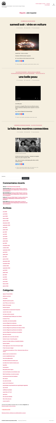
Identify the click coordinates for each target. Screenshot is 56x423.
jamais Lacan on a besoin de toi (9, 353)
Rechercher (3, 176)
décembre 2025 (6, 223)
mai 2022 (5, 277)
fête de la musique (7, 334)
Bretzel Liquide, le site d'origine (9, 406)
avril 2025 (5, 236)
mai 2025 (5, 234)
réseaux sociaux (19, 168)
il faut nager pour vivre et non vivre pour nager (13, 345)
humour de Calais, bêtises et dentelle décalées (13, 341)
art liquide (5, 298)
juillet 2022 (5, 272)
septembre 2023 (6, 250)
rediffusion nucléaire (7, 389)
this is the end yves (7, 398)
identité (18, 117)
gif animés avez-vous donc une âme (28, 21)
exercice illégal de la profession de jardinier (12, 332)
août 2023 (5, 252)
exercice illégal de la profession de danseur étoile (14, 327)
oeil (37, 167)
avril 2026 (5, 214)
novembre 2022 (6, 263)
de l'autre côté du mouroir (21, 72)
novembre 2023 (6, 245)
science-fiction (32, 117)
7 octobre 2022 (27, 80)
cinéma (18, 64)
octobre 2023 (6, 247)
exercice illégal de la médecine (34, 72)
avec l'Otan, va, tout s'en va (8, 302)
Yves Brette (21, 27)
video (36, 117)
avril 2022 (5, 279)
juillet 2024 (5, 241)
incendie (20, 64)
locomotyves (6, 367)
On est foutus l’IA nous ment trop (13, 186)
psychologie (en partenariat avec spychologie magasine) (23, 73)
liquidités (5, 365)
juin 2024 (5, 243)
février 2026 (5, 218)
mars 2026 (5, 216)
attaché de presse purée (8, 300)
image (28, 167)
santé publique (27, 117)
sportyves (5, 394)
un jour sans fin (6, 401)
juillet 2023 (5, 254)
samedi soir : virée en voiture (28, 24)
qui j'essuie (5, 387)
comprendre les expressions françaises (22, 125)
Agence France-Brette (8, 293)
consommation (21, 167)
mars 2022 (5, 281)
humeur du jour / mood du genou (10, 339)
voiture (38, 64)
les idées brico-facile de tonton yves (11, 362)
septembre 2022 (6, 268)
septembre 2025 (6, 225)
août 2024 (5, 238)
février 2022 (5, 283)
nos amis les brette (7, 380)
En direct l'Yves (6, 318)
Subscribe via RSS (6, 409)
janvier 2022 (5, 286)
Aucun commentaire (36, 27)
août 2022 (5, 270)
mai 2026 (5, 211)
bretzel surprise (6, 307)
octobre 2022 (6, 265)
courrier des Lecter (7, 311)
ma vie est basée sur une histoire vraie (11, 371)
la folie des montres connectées (28, 128)
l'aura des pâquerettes (8, 358)
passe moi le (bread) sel (8, 383)
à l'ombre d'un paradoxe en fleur (11, 420)
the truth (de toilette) (40, 73)
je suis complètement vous (9, 356)
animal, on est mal (7, 296)
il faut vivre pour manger (8, 348)
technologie (32, 168)
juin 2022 (5, 274)
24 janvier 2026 (27, 27)
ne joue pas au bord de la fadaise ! (10, 376)
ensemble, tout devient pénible (9, 321)
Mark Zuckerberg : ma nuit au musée (11, 374)
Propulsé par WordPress (22, 420)
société (28, 168)
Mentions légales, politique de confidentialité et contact (14, 413)
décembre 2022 (6, 261)
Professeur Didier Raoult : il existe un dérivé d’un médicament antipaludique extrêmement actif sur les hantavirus (15, 190)
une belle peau (28, 76)
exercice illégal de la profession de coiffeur (12, 325)
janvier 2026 (5, 220)
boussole (48, 3)
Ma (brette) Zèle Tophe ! (8, 369)
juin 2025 (5, 232)
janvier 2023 (5, 259)
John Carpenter (24, 64)
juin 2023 (5, 256)
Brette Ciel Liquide (7, 305)
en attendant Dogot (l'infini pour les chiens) (12, 316)
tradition (34, 64)
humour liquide (6, 343)
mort (36, 167)
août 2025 (5, 227)
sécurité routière (30, 64)
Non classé (5, 378)
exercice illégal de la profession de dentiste (12, 330)
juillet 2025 (5, 229)
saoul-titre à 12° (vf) (7, 392)
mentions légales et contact (40, 3)
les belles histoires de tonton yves (10, 360)
